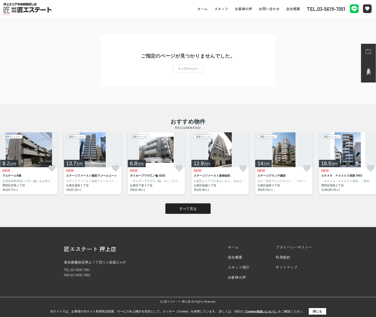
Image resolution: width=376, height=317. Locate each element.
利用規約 (283, 257)
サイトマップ (286, 267)
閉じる (317, 311)
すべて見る (188, 209)
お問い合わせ (269, 8)
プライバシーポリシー (294, 247)
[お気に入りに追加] (51, 168)
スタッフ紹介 (239, 267)
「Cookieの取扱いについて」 (260, 311)
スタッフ (221, 8)
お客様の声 (243, 8)
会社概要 (293, 8)
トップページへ (188, 68)
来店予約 (368, 67)
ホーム (202, 8)
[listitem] (92, 163)
